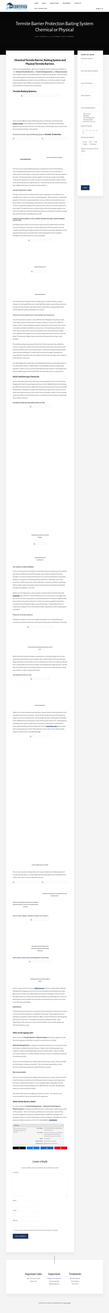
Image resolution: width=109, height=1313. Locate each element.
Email (15, 1210)
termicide (16, 596)
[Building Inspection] (90, 122)
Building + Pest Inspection (54, 1278)
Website (15, 1220)
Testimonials (33, 1281)
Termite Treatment (75, 1278)
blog (37, 36)
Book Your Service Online (33, 1278)
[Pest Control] (90, 114)
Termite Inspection (54, 1281)
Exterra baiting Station (25, 159)
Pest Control (75, 1284)
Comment (16, 1172)
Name (15, 1200)
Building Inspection (54, 1284)
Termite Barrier (75, 1281)
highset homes (39, 988)
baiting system (18, 123)
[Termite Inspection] (90, 118)
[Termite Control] (90, 120)
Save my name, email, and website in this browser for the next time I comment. (36, 1230)
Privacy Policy (67, 1303)
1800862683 (53, 1120)
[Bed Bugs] (90, 116)
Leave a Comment (67, 36)
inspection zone (51, 726)
